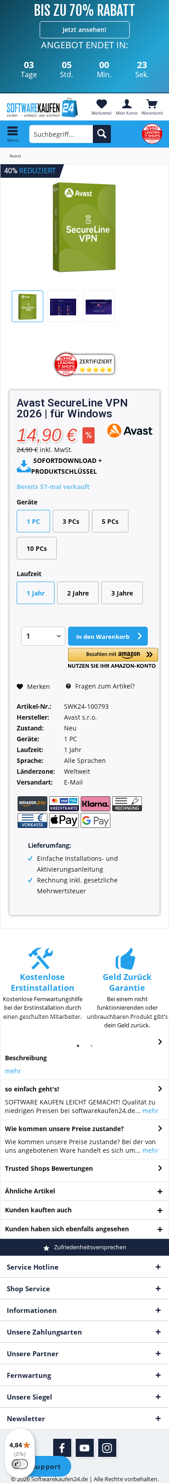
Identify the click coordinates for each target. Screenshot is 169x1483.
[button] (113, 658)
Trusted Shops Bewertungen (49, 1168)
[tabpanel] (42, 988)
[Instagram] (107, 1448)
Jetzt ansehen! (84, 29)
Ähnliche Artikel (30, 1191)
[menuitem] (152, 107)
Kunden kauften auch (38, 1210)
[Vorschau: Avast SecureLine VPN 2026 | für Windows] (27, 306)
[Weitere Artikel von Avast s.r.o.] (129, 431)
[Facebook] (62, 1448)
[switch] (20, 1464)
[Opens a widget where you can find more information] (40, 1467)
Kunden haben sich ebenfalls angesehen (67, 1228)
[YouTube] (85, 1448)
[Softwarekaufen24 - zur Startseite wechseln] (42, 107)
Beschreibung (26, 1057)
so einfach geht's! (32, 1089)
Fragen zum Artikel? (104, 686)
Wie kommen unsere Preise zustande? (64, 1128)
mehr (13, 1071)
